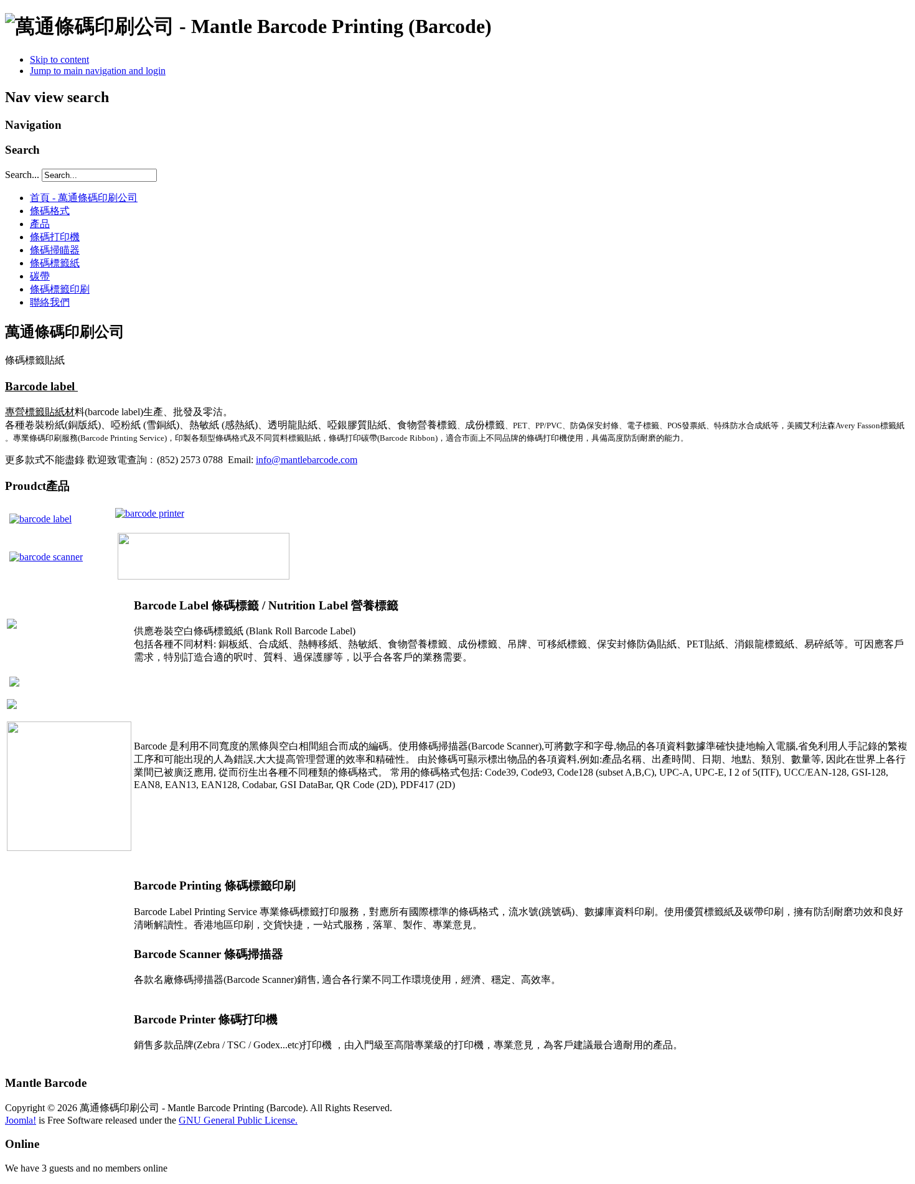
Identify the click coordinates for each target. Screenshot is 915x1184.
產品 (40, 223)
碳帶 (40, 276)
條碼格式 (50, 210)
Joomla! (20, 1120)
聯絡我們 (50, 302)
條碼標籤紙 (55, 263)
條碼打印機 (55, 237)
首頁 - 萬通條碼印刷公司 (84, 197)
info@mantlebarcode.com (306, 459)
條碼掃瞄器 (55, 250)
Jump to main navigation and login (98, 70)
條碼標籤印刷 (60, 289)
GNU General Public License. (238, 1120)
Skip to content (59, 59)
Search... (22, 174)
